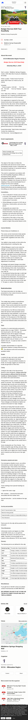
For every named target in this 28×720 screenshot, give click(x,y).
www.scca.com (5, 185)
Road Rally (3, 6)
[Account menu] (25, 2)
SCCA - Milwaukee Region (7, 8)
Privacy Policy (12, 714)
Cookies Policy (4, 714)
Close (14, 718)
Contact (7, 673)
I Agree (3, 718)
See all (25, 603)
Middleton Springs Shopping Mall (9, 34)
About (21, 673)
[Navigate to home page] (3, 2)
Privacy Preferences (17, 715)
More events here (23, 621)
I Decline (8, 718)
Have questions (22, 49)
